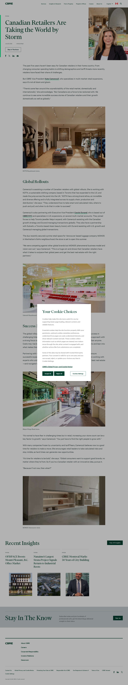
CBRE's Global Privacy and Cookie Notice (57, 366)
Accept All (48, 373)
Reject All (59, 373)
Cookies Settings (78, 373)
